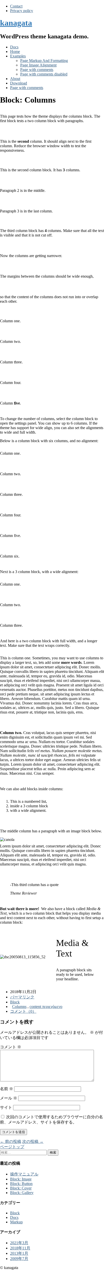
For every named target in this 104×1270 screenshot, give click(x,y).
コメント (10, 1047)
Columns (19, 1006)
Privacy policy (21, 11)
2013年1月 (19, 1253)
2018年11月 (20, 1248)
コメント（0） (23, 1011)
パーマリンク (22, 997)
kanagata (16, 22)
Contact (16, 6)
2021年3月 (19, 1243)
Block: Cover (21, 1188)
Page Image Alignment (38, 65)
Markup (16, 1222)
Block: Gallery (22, 1192)
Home (15, 51)
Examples (18, 56)
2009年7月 (19, 1258)
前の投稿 (10, 1141)
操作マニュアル (24, 1174)
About (15, 78)
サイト (6, 1107)
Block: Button (21, 1183)
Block (15, 1002)
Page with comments (36, 69)
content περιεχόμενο (46, 1006)
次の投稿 (32, 1141)
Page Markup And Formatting (44, 60)
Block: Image (21, 1179)
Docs (14, 47)
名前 (6, 1089)
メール (8, 1098)
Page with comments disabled (43, 74)
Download (18, 83)
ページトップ (12, 1147)
